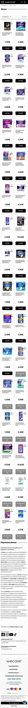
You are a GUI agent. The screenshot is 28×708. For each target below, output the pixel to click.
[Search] (21, 2)
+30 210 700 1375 (6, 649)
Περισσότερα (14, 705)
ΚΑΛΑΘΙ (7, 48)
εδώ (20, 698)
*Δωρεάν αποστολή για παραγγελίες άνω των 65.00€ (13, 641)
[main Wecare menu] (2, 2)
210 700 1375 (14, 679)
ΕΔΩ (21, 626)
